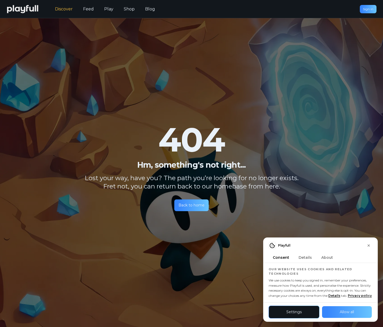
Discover (64, 9)
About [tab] (327, 257)
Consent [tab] (281, 257)
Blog (150, 9)
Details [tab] (305, 257)
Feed (88, 9)
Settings (294, 312)
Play (108, 9)
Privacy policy (360, 296)
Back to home (191, 205)
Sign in (368, 9)
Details (334, 296)
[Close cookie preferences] (368, 245)
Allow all (347, 312)
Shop (129, 9)
